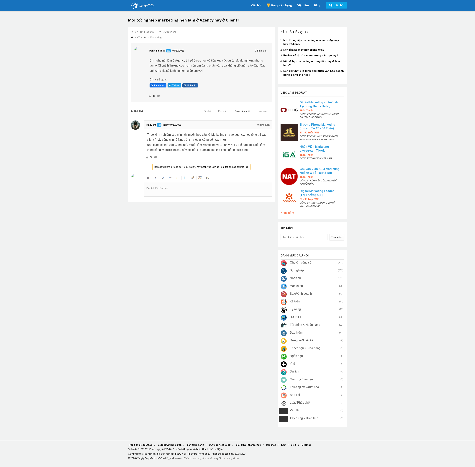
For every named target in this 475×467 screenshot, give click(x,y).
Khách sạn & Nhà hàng (305, 348)
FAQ (283, 444)
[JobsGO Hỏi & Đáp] (142, 5)
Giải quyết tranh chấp (248, 444)
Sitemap (306, 444)
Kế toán (295, 301)
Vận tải (294, 410)
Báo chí (295, 394)
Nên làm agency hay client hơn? (303, 49)
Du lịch (294, 371)
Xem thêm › (288, 212)
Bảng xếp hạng (281, 5)
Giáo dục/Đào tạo (301, 379)
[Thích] (150, 96)
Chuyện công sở (301, 262)
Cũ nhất (208, 111)
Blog (317, 5)
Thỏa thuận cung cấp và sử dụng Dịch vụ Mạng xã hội (211, 458)
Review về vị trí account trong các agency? (310, 55)
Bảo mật (271, 444)
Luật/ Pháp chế (300, 402)
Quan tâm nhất (242, 111)
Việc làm (303, 5)
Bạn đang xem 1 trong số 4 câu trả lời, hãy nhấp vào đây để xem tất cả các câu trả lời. (201, 166)
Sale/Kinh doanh (301, 293)
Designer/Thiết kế (301, 340)
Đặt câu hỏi (336, 5)
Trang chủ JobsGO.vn (140, 444)
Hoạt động (263, 111)
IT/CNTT (295, 317)
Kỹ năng (295, 309)
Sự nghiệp (297, 270)
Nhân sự (295, 278)
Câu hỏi (256, 5)
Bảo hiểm (296, 332)
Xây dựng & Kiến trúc (304, 418)
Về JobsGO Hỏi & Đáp (170, 444)
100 (168, 51)
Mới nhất (222, 111)
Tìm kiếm (336, 237)
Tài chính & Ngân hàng (305, 324)
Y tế (292, 363)
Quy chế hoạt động (220, 444)
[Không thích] (158, 96)
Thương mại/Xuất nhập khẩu (306, 387)
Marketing (156, 37)
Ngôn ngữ (296, 355)
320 (159, 125)
